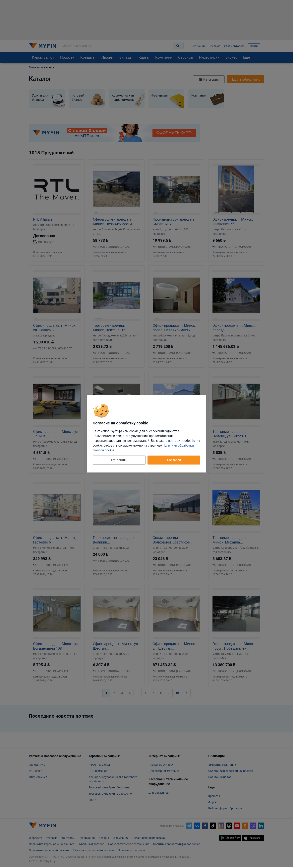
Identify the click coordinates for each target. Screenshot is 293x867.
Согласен (174, 460)
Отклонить (119, 460)
